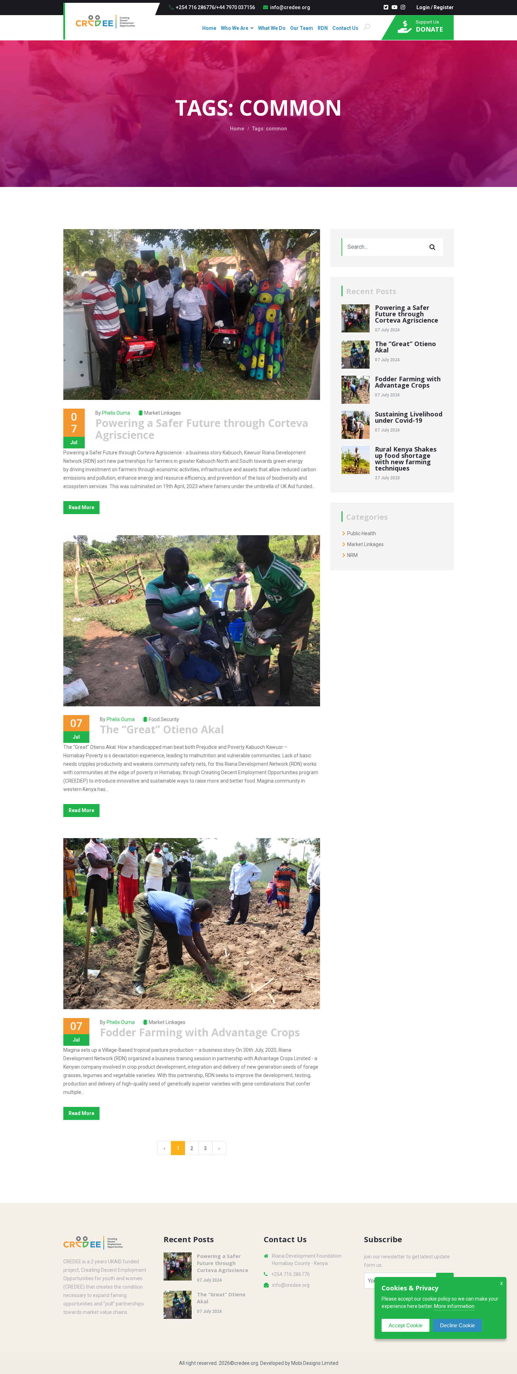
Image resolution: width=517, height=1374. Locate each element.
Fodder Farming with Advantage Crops (200, 1032)
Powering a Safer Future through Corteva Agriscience (201, 429)
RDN (323, 28)
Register (444, 7)
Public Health (361, 533)
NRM (352, 555)
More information (454, 1306)
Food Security (164, 719)
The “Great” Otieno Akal (162, 729)
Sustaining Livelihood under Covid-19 (408, 417)
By (112, 413)
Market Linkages (162, 413)
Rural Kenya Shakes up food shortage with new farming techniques (405, 458)
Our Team (301, 28)
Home (209, 28)
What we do (272, 28)
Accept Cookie (405, 1325)
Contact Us (345, 28)
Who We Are (234, 28)
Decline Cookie (457, 1325)
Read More (81, 507)
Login (423, 7)
